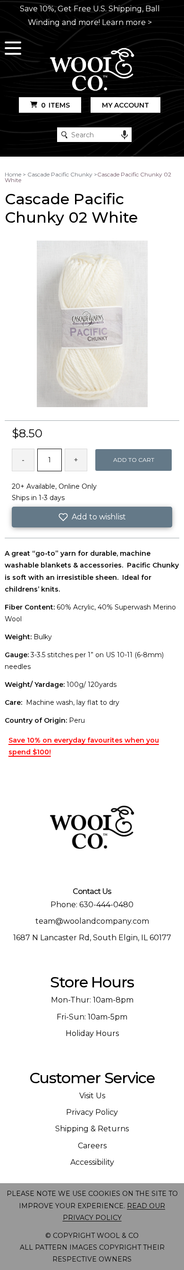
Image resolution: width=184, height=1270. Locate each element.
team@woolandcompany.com (92, 921)
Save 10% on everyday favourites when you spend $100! (83, 746)
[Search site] (64, 134)
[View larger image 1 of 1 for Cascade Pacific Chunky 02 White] (92, 325)
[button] (92, 517)
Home (13, 174)
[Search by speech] (124, 135)
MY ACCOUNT (125, 105)
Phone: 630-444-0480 (92, 904)
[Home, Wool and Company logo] (92, 70)
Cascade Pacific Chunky (59, 174)
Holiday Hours (92, 1033)
